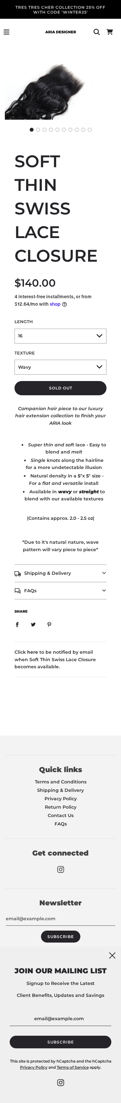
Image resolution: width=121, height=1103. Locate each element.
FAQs (61, 824)
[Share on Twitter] (33, 624)
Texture (25, 353)
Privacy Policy (61, 799)
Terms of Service (73, 1067)
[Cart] (109, 32)
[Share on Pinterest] (49, 624)
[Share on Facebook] (17, 624)
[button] (32, 130)
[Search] (96, 32)
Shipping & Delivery (60, 790)
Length (24, 321)
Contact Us (61, 815)
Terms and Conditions (60, 782)
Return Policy (60, 807)
